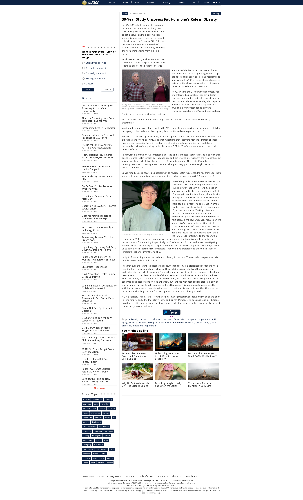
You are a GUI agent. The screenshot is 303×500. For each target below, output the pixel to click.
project (98, 440)
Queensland (87, 417)
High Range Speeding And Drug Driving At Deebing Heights (99, 248)
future (95, 454)
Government (97, 399)
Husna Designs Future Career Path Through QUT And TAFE (97, 156)
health (85, 413)
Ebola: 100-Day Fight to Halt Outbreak (97, 309)
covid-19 (86, 422)
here (149, 306)
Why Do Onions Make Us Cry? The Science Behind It (136, 384)
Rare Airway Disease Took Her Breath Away (98, 239)
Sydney (103, 454)
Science (181, 2)
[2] (169, 487)
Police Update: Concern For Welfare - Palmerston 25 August (99, 258)
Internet (101, 463)
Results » (107, 89)
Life (193, 2)
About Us (176, 476)
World (125, 2)
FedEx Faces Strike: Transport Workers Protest (98, 188)
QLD (112, 449)
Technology (166, 2)
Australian (105, 404)
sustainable (98, 445)
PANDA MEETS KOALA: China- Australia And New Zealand (98, 146)
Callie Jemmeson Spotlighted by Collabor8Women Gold (99, 287)
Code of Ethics (146, 476)
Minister (106, 413)
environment (95, 413)
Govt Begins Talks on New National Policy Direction (96, 380)
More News (99, 388)
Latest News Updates (93, 476)
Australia (86, 399)
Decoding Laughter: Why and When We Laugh (168, 384)
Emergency (87, 445)
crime (106, 440)
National (112, 2)
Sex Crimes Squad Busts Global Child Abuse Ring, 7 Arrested (98, 339)
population (204, 319)
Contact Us (162, 476)
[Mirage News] (91, 2)
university (134, 319)
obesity (133, 322)
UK (114, 417)
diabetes (155, 319)
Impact (85, 463)
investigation (97, 436)
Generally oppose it (96, 73)
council (107, 417)
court (93, 463)
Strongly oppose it (95, 78)
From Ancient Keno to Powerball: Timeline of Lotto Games (134, 356)
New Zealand (88, 449)
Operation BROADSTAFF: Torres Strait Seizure (99, 207)
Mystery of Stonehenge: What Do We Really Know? (202, 355)
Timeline (205, 2)
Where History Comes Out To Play (98, 178)
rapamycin (150, 325)
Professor (111, 408)
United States (88, 440)
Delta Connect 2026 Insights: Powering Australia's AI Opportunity (97, 108)
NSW (94, 408)
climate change (98, 458)
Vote (88, 89)
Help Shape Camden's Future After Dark (97, 197)
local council (96, 422)
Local (137, 2)
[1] (168, 487)
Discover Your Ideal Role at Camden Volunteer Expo (96, 217)
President (86, 458)
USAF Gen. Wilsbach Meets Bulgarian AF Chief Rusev (96, 329)
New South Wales (89, 427)
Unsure (89, 83)
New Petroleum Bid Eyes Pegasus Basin (95, 360)
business (98, 417)
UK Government (101, 449)
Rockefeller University (184, 322)
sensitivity (202, 322)
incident (110, 463)
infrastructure (104, 427)
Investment (87, 431)
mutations (138, 325)
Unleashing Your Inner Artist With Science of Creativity (167, 356)
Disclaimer (130, 476)
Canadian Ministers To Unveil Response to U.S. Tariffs (98, 136)
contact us (216, 490)
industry (86, 436)
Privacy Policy (114, 476)
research (144, 319)
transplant (191, 319)
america (110, 458)
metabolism (165, 322)
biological (152, 322)
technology (109, 431)
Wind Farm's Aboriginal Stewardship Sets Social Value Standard (98, 298)
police (96, 404)
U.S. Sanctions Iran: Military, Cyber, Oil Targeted (97, 319)
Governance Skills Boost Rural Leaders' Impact (98, 168)
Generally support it (96, 68)
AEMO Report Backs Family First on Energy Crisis (99, 229)
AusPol (107, 436)
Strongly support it (96, 62)
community (87, 404)
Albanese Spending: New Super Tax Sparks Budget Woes (98, 119)
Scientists (179, 319)
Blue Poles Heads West (94, 266)
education (98, 431)
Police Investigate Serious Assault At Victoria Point (96, 370)
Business (150, 2)
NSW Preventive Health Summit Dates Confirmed (99, 275)
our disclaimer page (152, 493)
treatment (167, 319)
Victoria (102, 408)
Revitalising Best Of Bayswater (98, 128)
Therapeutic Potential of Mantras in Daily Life (201, 384)
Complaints (191, 476)
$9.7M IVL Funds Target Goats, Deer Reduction (98, 350)
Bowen (142, 322)
